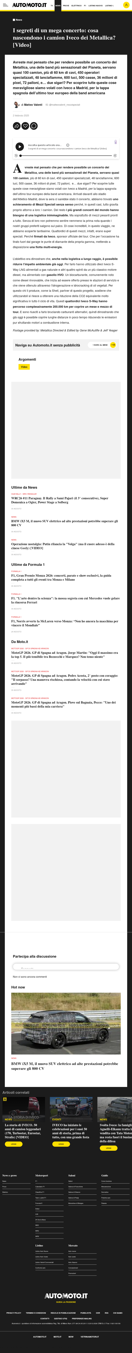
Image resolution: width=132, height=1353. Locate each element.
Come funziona (106, 1181)
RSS (106, 1313)
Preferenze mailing (82, 1318)
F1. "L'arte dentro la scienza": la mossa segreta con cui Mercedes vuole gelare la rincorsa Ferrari (65, 600)
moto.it (57, 1336)
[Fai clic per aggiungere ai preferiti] (25, 126)
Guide (104, 1175)
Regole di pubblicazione (63, 1313)
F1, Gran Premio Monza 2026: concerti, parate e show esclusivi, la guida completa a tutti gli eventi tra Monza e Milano (61, 577)
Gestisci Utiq (60, 1318)
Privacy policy (13, 1313)
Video (24, 367)
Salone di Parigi (73, 1198)
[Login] (126, 5)
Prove (4, 1187)
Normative (104, 1192)
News (19, 19)
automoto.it (39, 1336)
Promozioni (72, 1273)
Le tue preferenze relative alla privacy (50, 1347)
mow (71, 1336)
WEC (37, 1225)
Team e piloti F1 (40, 1198)
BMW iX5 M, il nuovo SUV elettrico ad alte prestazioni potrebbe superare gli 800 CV (64, 523)
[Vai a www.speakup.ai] (116, 142)
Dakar (37, 1209)
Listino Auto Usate (41, 1257)
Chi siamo (118, 1313)
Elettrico (5, 1192)
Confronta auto (40, 1268)
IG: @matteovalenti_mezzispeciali (63, 104)
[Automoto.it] (29, 5)
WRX (37, 1236)
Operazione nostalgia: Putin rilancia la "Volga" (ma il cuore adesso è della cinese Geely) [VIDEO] (62, 546)
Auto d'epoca (72, 1262)
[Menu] (5, 5)
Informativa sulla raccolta (14, 1347)
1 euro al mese (100, 345)
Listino (39, 1245)
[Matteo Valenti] (16, 104)
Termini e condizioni (36, 1313)
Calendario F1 (40, 1187)
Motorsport (41, 1175)
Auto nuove (72, 1251)
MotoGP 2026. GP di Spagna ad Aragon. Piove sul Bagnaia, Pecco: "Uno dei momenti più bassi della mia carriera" (63, 704)
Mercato (73, 1245)
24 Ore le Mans (40, 1220)
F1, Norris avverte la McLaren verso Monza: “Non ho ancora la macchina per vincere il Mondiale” (64, 623)
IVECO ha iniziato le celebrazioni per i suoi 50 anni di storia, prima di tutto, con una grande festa (70, 1131)
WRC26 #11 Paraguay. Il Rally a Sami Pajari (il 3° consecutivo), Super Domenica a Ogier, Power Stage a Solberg (59, 500)
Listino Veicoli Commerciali (44, 1262)
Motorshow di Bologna (75, 1203)
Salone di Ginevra (74, 1192)
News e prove (9, 1175)
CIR (36, 1214)
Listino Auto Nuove (41, 1251)
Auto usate (72, 1257)
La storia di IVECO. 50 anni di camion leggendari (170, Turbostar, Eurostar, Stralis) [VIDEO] (23, 1131)
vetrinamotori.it (90, 1336)
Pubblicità (85, 1313)
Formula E (38, 1203)
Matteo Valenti (33, 105)
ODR (98, 1313)
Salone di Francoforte (75, 1187)
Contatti (44, 1318)
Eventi (56, 1119)
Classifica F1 (39, 1192)
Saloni (71, 1175)
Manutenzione (106, 1187)
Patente (104, 1203)
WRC (37, 1231)
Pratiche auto (105, 1198)
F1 (36, 1181)
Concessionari (73, 1268)
